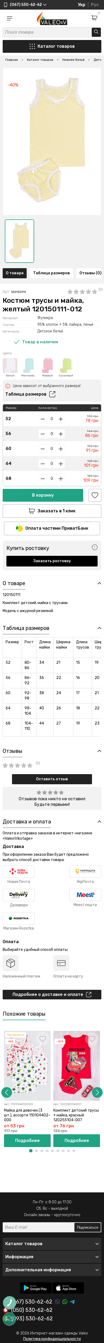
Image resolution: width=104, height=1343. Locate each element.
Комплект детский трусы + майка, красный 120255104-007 (76, 1115)
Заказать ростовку (52, 561)
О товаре (14, 273)
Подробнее (27, 1140)
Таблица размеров (51, 273)
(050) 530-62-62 (32, 1310)
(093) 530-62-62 (32, 1319)
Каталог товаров (56, 46)
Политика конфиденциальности (52, 1339)
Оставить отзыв (52, 779)
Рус (95, 4)
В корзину (43, 495)
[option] (19, 241)
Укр (81, 4)
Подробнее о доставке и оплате (48, 994)
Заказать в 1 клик (56, 510)
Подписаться (87, 1227)
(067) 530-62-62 (31, 1302)
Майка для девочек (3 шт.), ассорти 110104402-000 (27, 1115)
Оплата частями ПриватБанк (56, 528)
